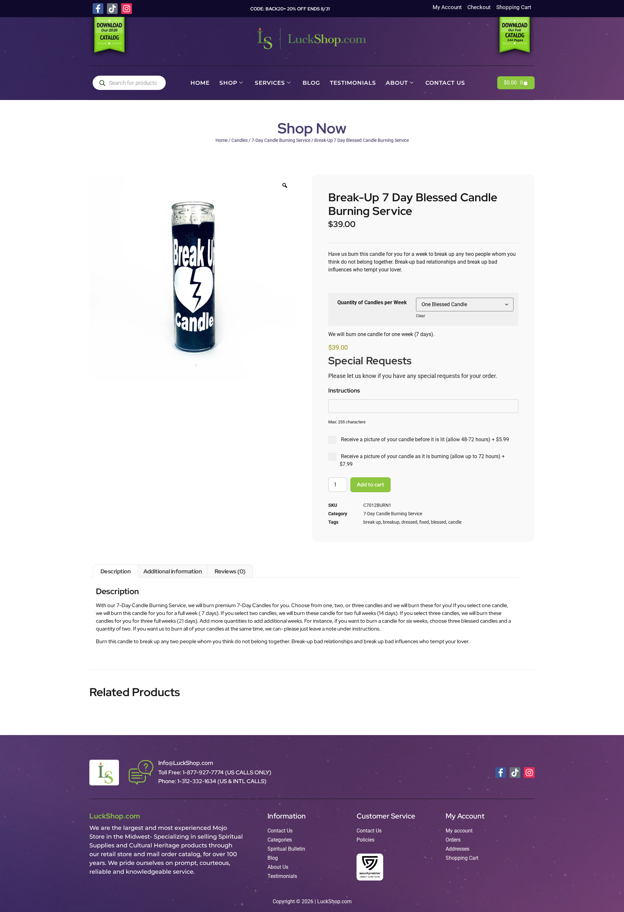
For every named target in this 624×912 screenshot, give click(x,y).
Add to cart (370, 484)
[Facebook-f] (98, 8)
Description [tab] (115, 571)
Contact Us (445, 83)
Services (270, 83)
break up (372, 522)
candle (455, 522)
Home (200, 83)
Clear (420, 316)
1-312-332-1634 (197, 781)
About (397, 83)
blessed (438, 522)
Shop (228, 83)
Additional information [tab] (172, 571)
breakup (391, 522)
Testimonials (353, 83)
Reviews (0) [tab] (229, 571)
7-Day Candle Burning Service (281, 140)
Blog (311, 83)
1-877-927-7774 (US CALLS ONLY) (227, 772)
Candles (239, 140)
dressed (409, 522)
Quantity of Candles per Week (372, 302)
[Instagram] (126, 8)
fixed (424, 522)
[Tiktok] (112, 8)
